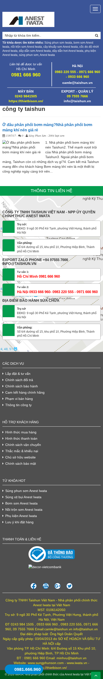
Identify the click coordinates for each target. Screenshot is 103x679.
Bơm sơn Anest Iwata (21, 503)
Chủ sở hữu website (20, 457)
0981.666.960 (27, 669)
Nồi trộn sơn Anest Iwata (23, 509)
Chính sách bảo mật (20, 463)
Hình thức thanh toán (21, 438)
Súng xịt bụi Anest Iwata (23, 497)
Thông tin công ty (18, 405)
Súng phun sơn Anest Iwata (26, 491)
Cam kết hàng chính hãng (25, 392)
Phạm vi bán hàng (19, 399)
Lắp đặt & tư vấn (17, 374)
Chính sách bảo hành (21, 386)
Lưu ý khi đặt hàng (19, 522)
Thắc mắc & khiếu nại (21, 451)
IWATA (19, 674)
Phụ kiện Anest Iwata (21, 516)
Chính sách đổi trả (19, 380)
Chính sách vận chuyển (23, 445)
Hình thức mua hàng (20, 432)
